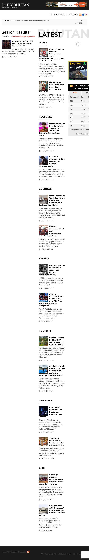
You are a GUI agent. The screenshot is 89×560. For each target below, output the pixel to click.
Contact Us (22, 552)
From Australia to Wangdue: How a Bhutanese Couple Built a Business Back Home (52, 200)
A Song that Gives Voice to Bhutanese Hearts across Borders (50, 412)
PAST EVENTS (72, 14)
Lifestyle (45, 400)
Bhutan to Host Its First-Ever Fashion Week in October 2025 (23, 43)
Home (7, 21)
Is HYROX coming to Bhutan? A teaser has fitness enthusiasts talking (52, 270)
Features (45, 116)
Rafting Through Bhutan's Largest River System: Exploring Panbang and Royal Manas (52, 371)
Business (45, 188)
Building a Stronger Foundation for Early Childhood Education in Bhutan (51, 479)
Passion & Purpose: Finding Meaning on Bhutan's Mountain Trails (52, 161)
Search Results (16, 32)
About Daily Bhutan (9, 552)
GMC (42, 468)
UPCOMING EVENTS (57, 14)
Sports (44, 258)
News (43, 42)
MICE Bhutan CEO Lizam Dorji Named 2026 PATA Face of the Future (51, 87)
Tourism (45, 330)
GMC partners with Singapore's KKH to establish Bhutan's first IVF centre (52, 510)
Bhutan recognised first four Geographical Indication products (51, 231)
